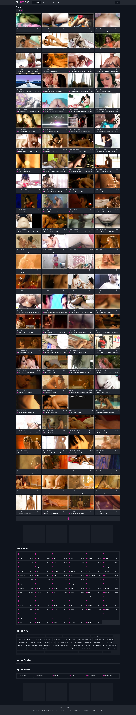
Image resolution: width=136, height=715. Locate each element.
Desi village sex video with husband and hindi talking (59, 649)
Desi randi (47, 642)
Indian (26, 592)
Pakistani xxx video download (60, 639)
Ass (94, 554)
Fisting (94, 580)
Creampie (77, 571)
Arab (60, 554)
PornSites (57, 2)
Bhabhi (26, 563)
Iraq (60, 592)
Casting (94, 567)
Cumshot (111, 571)
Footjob (111, 580)
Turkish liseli (99, 652)
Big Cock (60, 563)
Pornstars (77, 605)
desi (45, 649)
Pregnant (94, 605)
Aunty (26, 558)
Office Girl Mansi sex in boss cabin (53, 652)
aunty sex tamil (73, 639)
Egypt (111, 575)
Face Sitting (43, 580)
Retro (43, 609)
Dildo (77, 575)
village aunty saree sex (97, 636)
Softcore (26, 614)
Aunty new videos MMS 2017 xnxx (65, 642)
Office (26, 601)
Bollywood (43, 567)
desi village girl (110, 639)
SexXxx (72, 675)
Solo (43, 614)
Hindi (94, 588)
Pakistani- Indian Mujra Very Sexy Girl (26, 652)
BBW (43, 558)
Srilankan (94, 614)
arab (108, 649)
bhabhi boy (75, 649)
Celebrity (111, 567)
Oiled (43, 601)
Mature (43, 597)
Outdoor (60, 601)
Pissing (60, 605)
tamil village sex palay (23, 642)
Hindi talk (55, 645)
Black (111, 563)
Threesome (111, 618)
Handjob (111, 584)
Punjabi (26, 609)
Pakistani (94, 601)
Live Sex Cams (23, 675)
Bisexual (94, 563)
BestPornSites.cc (108, 675)
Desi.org (22, 2)
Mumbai (77, 597)
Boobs (60, 567)
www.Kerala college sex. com (85, 639)
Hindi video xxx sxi (79, 645)
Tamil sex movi (109, 642)
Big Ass (43, 563)
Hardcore (26, 588)
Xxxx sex (49, 636)
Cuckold (94, 571)
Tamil (60, 618)
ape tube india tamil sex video (65, 645)
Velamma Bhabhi (22, 649)
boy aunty (30, 639)
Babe (77, 558)
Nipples (111, 597)
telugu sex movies (58, 636)
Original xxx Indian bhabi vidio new (70, 652)
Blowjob (26, 567)
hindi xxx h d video (48, 639)
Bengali (111, 558)
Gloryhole (60, 584)
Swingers (43, 618)
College (43, 571)
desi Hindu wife (40, 652)
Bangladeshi (94, 558)
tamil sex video (22, 639)
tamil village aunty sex (99, 639)
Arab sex (39, 649)
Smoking (111, 609)
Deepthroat (26, 575)
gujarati (53, 642)
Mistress (60, 597)
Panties (111, 601)
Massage (111, 592)
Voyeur (60, 622)
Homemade (111, 588)
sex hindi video (79, 636)
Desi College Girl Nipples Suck (110, 645)
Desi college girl (30, 645)
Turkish (26, 622)
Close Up (26, 571)
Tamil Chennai (38, 639)
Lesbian (77, 592)
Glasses (43, 584)
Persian (43, 605)
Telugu (94, 618)
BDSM (60, 558)
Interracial (43, 592)
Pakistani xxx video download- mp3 (88, 649)
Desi (60, 575)
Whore (94, 622)
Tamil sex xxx (101, 649)
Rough (60, 609)
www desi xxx (32, 649)
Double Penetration (94, 575)
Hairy (94, 584)
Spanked (60, 614)
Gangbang (26, 584)
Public (111, 605)
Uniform (43, 622)
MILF (94, 592)
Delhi (43, 575)
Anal (43, 554)
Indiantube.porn (91, 675)
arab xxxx (99, 645)
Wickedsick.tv (40, 675)
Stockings (111, 614)
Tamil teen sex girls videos (36, 642)
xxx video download (68, 636)
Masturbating (26, 597)
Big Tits (77, 563)
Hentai (43, 588)
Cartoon (77, 567)
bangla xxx (47, 645)
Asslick (111, 554)
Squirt (77, 614)
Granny (77, 584)
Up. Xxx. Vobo (39, 645)
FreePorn (56, 675)
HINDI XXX (87, 636)
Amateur (26, 554)
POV (77, 601)
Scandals (77, 609)
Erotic (26, 580)
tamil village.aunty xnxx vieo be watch (83, 642)
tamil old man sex (108, 636)
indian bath (114, 649)
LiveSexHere (47, 2)
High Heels (60, 588)
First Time (77, 580)
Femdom (60, 580)
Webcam (77, 622)
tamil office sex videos (98, 642)
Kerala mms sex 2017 (90, 645)
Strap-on (26, 618)
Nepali (94, 597)
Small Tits (94, 609)
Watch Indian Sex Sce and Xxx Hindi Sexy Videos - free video (31, 636)
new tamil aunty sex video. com (87, 652)
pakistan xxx (21, 645)
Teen (77, 618)
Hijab (77, 588)
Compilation (60, 571)
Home (37, 2)
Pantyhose (26, 605)
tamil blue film (107, 652)
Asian (77, 554)
